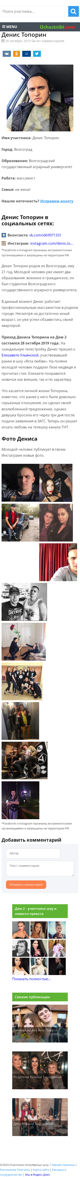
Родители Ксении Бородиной (37, 1077)
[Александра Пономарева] (21, 937)
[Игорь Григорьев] (57, 973)
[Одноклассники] (16, 53)
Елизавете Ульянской (20, 355)
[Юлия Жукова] (39, 973)
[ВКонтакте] (6, 53)
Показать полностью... (31, 978)
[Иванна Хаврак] (39, 955)
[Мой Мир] (26, 53)
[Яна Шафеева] (21, 973)
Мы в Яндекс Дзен (37, 1175)
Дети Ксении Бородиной (33, 1123)
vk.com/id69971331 (45, 235)
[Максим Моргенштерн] (21, 955)
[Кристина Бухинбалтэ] (57, 955)
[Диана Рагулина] (39, 937)
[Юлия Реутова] (57, 937)
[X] (36, 53)
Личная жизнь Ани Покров (35, 1030)
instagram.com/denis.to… (51, 243)
